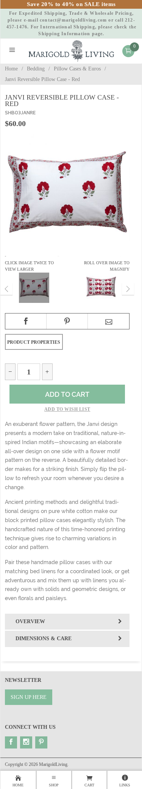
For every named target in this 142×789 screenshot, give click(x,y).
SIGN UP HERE (29, 697)
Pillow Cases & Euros (77, 69)
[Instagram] (26, 742)
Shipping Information (64, 33)
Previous (6, 289)
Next (128, 289)
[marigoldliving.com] (71, 50)
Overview (30, 621)
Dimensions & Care (44, 638)
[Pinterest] (41, 742)
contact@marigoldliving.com (73, 20)
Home (11, 69)
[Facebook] (11, 742)
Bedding (36, 69)
